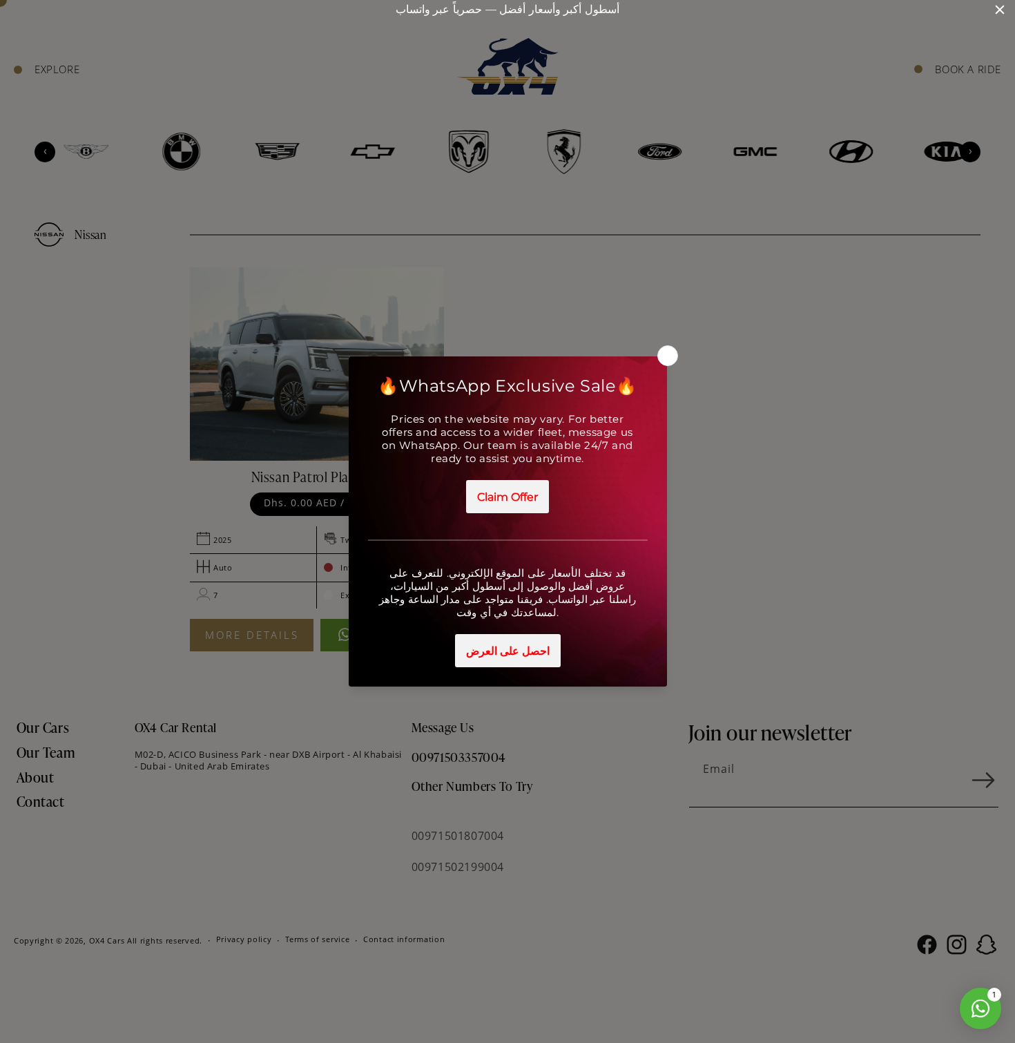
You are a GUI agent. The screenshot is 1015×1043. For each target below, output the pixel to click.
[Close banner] (1000, 9)
